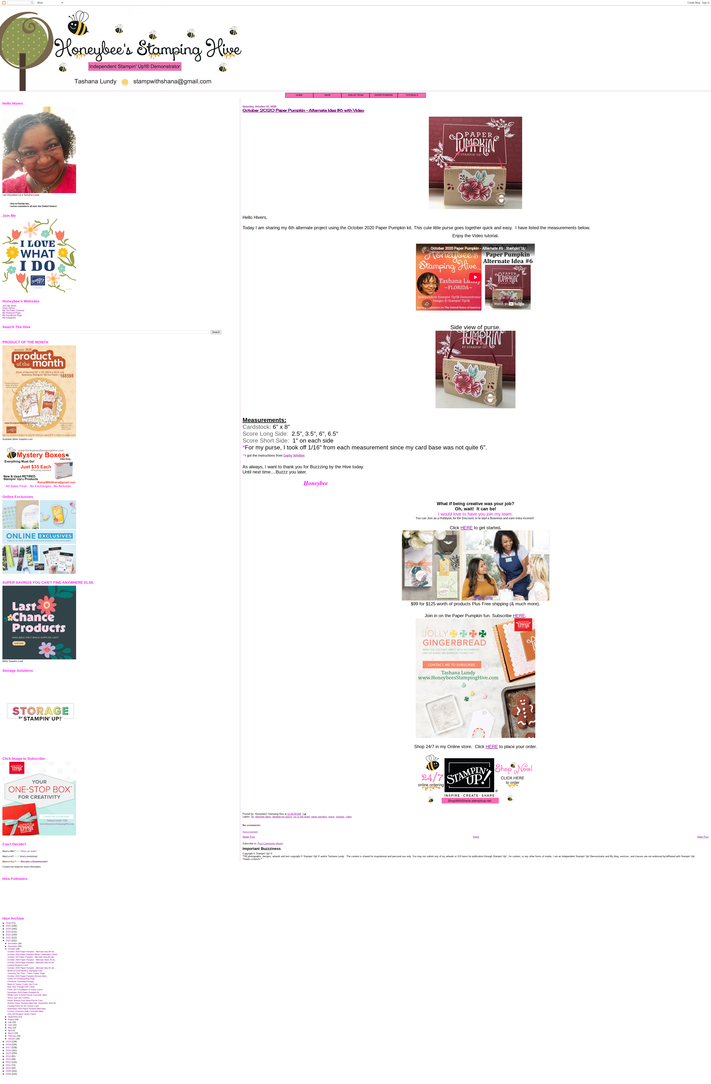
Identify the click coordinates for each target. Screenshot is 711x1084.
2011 (8, 1065)
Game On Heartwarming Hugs (21, 979)
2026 (8, 923)
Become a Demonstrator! (34, 861)
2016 (8, 1050)
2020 (8, 940)
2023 (8, 931)
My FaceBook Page (12, 315)
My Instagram (9, 317)
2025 (8, 926)
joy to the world (301, 816)
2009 (8, 1071)
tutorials (340, 816)
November (13, 946)
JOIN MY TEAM (355, 95)
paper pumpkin (319, 816)
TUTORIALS (412, 95)
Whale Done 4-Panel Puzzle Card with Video (27, 995)
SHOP (327, 95)
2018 (8, 1044)
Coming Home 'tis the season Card (23, 1006)
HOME (299, 95)
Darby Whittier (293, 455)
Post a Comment (250, 832)
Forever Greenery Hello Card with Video (25, 1011)
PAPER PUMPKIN (384, 95)
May (10, 1028)
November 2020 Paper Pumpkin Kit (23, 992)
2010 (8, 1068)
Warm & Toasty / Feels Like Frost (22, 984)
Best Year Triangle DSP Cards (21, 987)
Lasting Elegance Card (17, 965)
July (10, 1022)
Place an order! (28, 851)
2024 (8, 929)
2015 (8, 1053)
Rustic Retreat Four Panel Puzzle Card (24, 1000)
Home (476, 836)
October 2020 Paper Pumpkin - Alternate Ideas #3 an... (31, 960)
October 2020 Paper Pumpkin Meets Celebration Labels (32, 954)
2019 (8, 1041)
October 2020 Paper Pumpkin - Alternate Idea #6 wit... (31, 951)
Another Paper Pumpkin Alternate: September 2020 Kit (31, 1003)
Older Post (703, 836)
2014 (8, 1056)
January (12, 1039)
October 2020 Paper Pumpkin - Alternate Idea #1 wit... (31, 968)
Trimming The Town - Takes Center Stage (26, 973)
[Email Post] (304, 814)
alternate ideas (263, 816)
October (12, 949)
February (12, 1036)
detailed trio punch (282, 816)
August (11, 1019)
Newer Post (249, 836)
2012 (8, 1062)
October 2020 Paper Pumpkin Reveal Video (26, 976)
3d (252, 816)
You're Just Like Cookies (18, 998)
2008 (8, 1074)
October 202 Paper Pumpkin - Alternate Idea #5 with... (31, 957)
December (13, 943)
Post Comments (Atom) (270, 843)
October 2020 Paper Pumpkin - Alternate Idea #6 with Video (303, 110)
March (11, 1033)
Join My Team (9, 305)
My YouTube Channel (13, 310)
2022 (8, 934)
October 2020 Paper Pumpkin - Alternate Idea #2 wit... (31, 962)
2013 (8, 1059)
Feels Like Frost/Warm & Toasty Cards (25, 989)
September (13, 1017)
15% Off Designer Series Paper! (21, 1014)
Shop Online (8, 308)
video (349, 816)
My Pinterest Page (11, 313)
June (10, 1025)
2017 (8, 1047)
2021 (8, 937)
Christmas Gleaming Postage (20, 981)
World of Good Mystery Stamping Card (24, 971)
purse (331, 816)
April (10, 1030)
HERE (466, 527)
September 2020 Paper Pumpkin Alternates (26, 1009)
